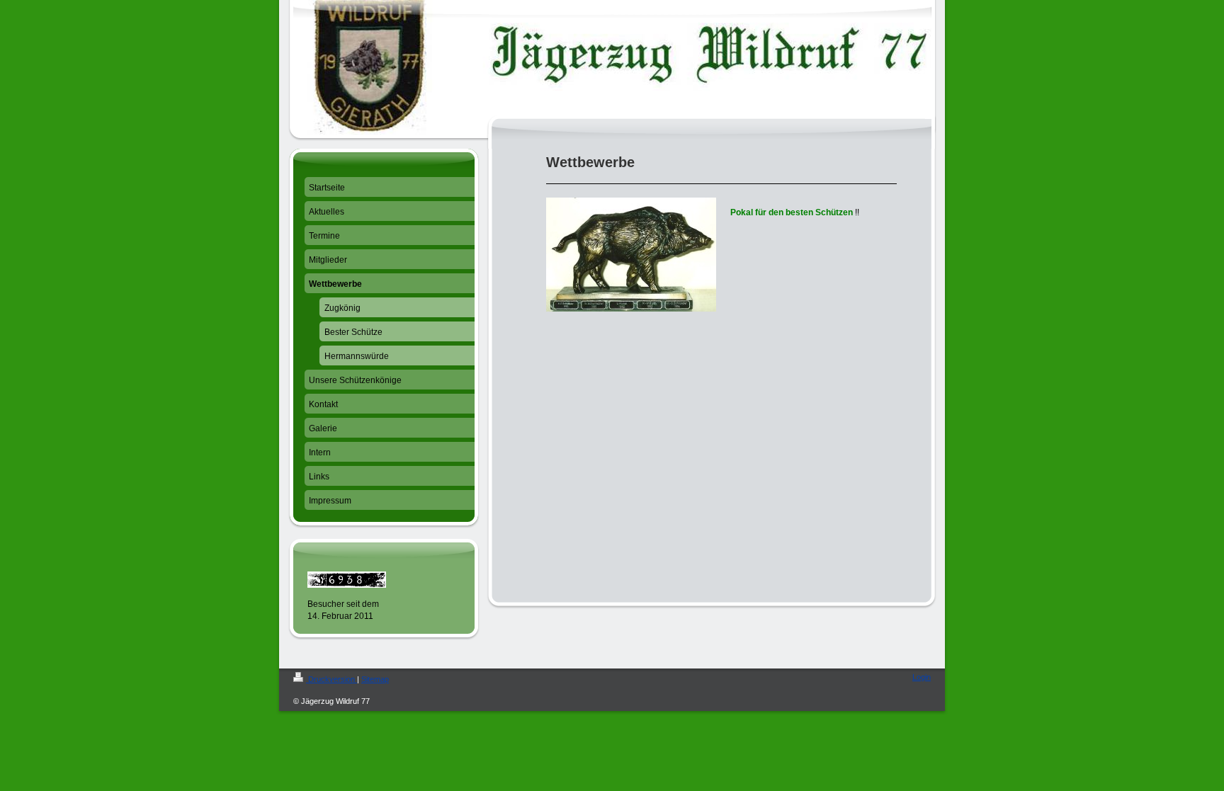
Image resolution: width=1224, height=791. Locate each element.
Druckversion (331, 679)
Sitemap (375, 679)
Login (921, 677)
